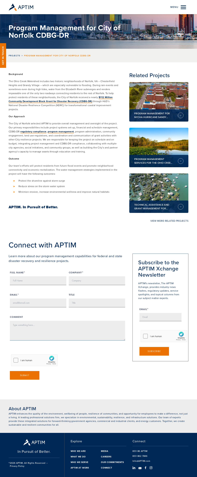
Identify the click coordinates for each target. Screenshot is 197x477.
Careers (106, 456)
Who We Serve (79, 462)
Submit (24, 375)
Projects (14, 55)
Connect (106, 467)
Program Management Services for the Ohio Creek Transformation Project (153, 161)
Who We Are (78, 451)
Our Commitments (112, 462)
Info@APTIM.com (141, 461)
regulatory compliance (33, 131)
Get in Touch (3, 55)
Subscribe (154, 351)
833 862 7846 (140, 456)
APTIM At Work (80, 467)
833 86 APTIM (140, 451)
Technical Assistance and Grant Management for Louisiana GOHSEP (151, 206)
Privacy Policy (17, 466)
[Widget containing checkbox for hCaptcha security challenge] (34, 360)
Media (104, 451)
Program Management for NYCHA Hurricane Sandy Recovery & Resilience (152, 115)
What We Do (78, 456)
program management (61, 131)
